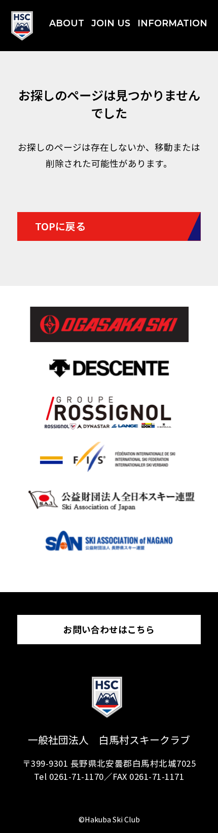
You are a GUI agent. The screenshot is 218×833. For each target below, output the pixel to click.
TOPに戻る (60, 226)
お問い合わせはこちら (109, 629)
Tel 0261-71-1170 (69, 776)
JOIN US (110, 23)
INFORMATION (172, 23)
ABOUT (66, 23)
